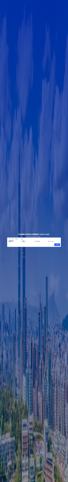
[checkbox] (21, 239)
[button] (62, 1)
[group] (14, 241)
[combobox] (26, 241)
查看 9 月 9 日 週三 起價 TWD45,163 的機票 (33, 236)
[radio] (9, 239)
